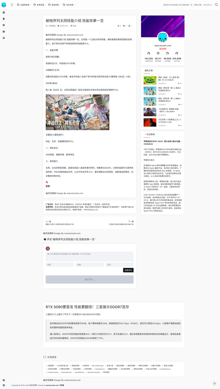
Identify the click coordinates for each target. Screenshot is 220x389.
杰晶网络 (51, 366)
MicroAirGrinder (98, 366)
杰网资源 (86, 366)
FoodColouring (53, 372)
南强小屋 (110, 366)
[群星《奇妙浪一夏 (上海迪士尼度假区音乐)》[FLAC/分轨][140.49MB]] (150, 101)
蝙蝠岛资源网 (112, 369)
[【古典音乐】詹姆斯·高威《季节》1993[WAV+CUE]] (150, 112)
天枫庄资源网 (138, 369)
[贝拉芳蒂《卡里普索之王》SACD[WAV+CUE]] (150, 122)
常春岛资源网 (65, 369)
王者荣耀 (51, 26)
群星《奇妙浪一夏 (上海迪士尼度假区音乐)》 (169, 89)
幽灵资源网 (120, 366)
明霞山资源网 (143, 366)
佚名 (74, 26)
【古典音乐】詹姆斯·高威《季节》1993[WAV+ (168, 110)
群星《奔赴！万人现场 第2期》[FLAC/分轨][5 (169, 78)
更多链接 (106, 372)
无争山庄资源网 (151, 369)
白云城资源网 (125, 369)
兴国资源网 (88, 369)
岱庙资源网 (77, 369)
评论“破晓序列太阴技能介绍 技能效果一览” (71, 239)
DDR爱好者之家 (62, 366)
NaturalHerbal (67, 372)
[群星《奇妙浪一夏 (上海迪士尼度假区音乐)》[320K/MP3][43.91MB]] (150, 91)
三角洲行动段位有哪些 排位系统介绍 (121, 224)
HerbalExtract (100, 369)
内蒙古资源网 (155, 366)
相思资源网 (131, 366)
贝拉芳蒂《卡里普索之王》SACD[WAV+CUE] (169, 120)
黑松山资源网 (168, 366)
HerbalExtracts (165, 369)
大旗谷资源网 (52, 369)
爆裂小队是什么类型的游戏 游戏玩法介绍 (60, 224)
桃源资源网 (75, 366)
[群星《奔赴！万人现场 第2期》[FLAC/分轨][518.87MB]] (150, 80)
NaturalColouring (94, 372)
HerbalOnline (79, 372)
